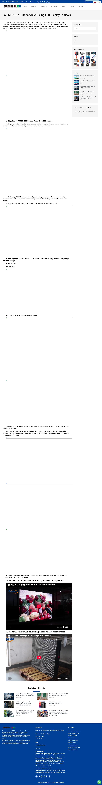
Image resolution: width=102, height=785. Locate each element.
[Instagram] (45, 2)
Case (63, 6)
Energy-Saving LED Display (73, 733)
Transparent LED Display (73, 749)
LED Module (54, 6)
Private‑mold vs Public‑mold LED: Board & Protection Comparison (58, 694)
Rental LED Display (71, 742)
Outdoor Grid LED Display (73, 740)
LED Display (44, 6)
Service (72, 6)
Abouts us (33, 6)
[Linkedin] (40, 2)
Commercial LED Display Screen (74, 730)
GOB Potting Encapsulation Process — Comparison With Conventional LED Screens (24, 703)
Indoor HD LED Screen (72, 735)
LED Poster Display (72, 737)
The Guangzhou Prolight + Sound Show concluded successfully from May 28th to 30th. (25, 712)
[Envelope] (38, 2)
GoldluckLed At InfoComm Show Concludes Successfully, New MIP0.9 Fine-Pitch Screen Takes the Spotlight (58, 713)
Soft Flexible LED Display (73, 745)
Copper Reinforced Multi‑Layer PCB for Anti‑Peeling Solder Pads (25, 694)
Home (25, 6)
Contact (80, 6)
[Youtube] (49, 2)
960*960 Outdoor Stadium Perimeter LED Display (56, 702)
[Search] (94, 28)
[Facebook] (42, 2)
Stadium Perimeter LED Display (74, 747)
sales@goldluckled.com (29, 1)
